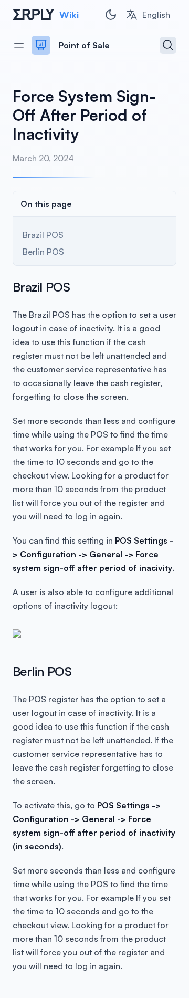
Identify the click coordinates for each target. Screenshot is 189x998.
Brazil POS (43, 235)
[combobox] (147, 14)
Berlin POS (43, 251)
